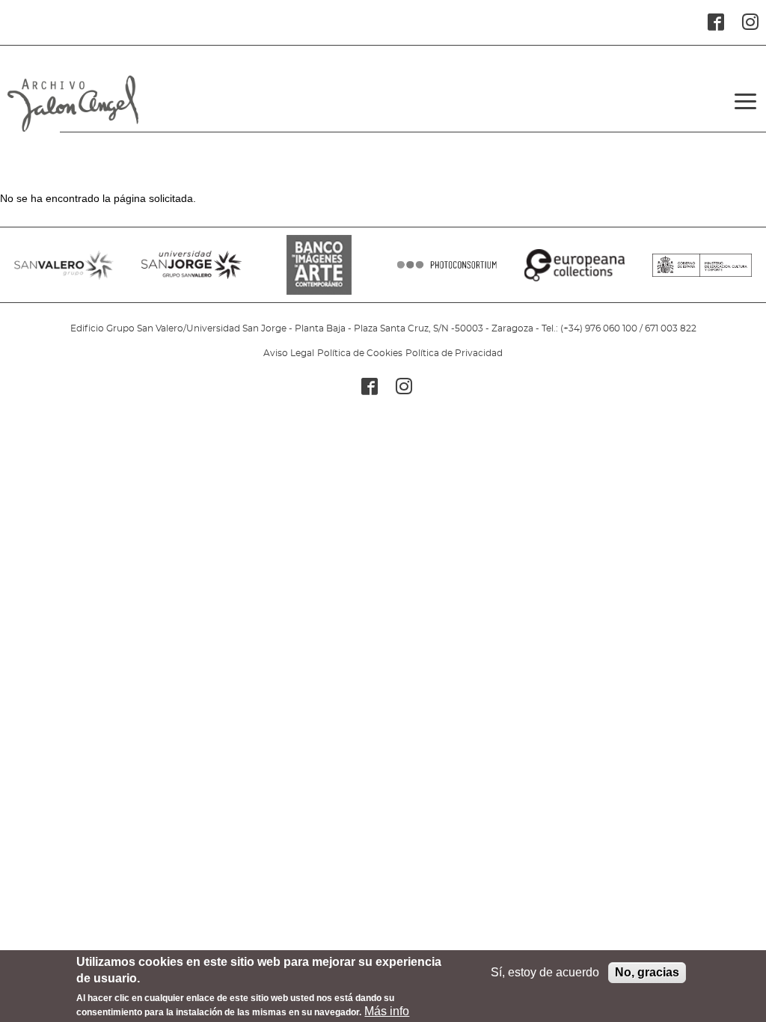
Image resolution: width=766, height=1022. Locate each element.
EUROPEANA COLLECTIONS (574, 272)
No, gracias (647, 972)
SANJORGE (191, 272)
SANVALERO (64, 272)
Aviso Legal (288, 353)
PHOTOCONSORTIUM (447, 272)
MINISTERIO (702, 272)
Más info (386, 1011)
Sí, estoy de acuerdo (545, 972)
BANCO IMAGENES (319, 272)
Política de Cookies (359, 353)
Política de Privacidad (454, 353)
